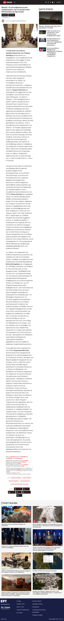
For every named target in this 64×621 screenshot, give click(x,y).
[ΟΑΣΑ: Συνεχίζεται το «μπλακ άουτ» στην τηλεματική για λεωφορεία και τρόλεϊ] (42, 32)
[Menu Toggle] (14, 2)
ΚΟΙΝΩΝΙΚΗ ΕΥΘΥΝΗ (37, 604)
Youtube (25, 464)
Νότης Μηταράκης (13, 481)
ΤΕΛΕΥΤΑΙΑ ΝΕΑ (9, 503)
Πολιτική (11, 15)
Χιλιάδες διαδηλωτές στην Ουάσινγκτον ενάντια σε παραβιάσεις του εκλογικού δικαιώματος (54, 42)
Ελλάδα (23, 457)
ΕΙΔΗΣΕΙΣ (4, 15)
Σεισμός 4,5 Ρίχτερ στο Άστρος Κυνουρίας (45, 570)
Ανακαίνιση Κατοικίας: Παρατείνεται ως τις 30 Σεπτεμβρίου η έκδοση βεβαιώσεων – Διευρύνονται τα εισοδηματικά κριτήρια (47, 592)
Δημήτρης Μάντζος (16, 477)
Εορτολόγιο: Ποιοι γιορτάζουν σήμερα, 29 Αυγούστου (13, 524)
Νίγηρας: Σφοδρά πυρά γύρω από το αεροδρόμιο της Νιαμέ (50, 27)
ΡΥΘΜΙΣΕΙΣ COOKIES (37, 615)
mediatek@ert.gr (5, 604)
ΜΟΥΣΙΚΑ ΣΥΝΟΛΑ (37, 601)
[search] (46, 2)
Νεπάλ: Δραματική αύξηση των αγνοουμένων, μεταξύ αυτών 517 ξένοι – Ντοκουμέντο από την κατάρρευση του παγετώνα (47, 525)
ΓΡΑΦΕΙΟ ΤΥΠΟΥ (21, 604)
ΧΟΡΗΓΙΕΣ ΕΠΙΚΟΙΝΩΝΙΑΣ (23, 610)
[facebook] (48, 2)
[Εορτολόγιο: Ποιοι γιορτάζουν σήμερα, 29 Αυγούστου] (16, 514)
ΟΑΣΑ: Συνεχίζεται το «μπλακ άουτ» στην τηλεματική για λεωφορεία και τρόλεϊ (54, 33)
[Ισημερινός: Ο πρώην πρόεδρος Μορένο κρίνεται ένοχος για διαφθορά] (16, 536)
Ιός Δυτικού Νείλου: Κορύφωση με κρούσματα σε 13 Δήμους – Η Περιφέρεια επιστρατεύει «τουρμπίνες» (54, 52)
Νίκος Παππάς (27, 477)
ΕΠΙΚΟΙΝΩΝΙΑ (35, 607)
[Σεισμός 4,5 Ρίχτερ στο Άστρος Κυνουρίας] (47, 561)
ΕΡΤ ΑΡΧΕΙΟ (19, 612)
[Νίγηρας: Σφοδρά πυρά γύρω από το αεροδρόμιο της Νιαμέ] (50, 18)
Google (26, 460)
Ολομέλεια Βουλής (25, 481)
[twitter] (50, 2)
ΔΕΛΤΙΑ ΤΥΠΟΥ (20, 607)
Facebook (23, 462)
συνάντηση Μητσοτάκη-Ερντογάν (19, 484)
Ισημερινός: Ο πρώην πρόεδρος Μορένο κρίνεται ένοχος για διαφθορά (15, 546)
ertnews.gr (19, 470)
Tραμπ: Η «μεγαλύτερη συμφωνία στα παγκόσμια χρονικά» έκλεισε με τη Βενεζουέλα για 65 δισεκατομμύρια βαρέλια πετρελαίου (46, 549)
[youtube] (52, 2)
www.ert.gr (3, 619)
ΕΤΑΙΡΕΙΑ (19, 601)
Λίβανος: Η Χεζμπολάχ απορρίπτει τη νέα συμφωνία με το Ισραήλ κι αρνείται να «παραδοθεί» (16, 571)
